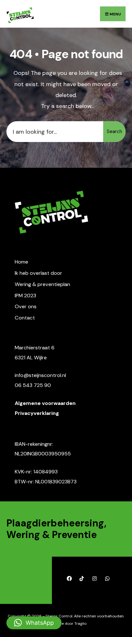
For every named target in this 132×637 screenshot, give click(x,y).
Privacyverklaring (37, 413)
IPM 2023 (25, 295)
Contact (25, 317)
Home (21, 261)
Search (114, 131)
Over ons (26, 306)
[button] (34, 622)
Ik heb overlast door (38, 273)
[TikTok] (81, 578)
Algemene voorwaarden (45, 403)
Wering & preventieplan (42, 284)
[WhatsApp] (107, 578)
